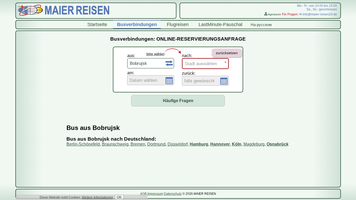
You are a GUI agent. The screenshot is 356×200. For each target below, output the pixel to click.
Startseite (97, 24)
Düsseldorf (178, 144)
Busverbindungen (137, 24)
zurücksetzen (227, 53)
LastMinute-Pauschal (220, 24)
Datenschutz (173, 194)
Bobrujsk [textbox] (138, 63)
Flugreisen (178, 24)
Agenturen (274, 14)
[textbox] (150, 80)
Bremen (138, 144)
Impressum (155, 194)
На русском (261, 24)
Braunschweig (115, 144)
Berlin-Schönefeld (83, 144)
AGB (143, 194)
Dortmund (156, 144)
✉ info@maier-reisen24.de (318, 14)
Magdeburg (254, 144)
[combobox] (150, 63)
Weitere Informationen (97, 197)
